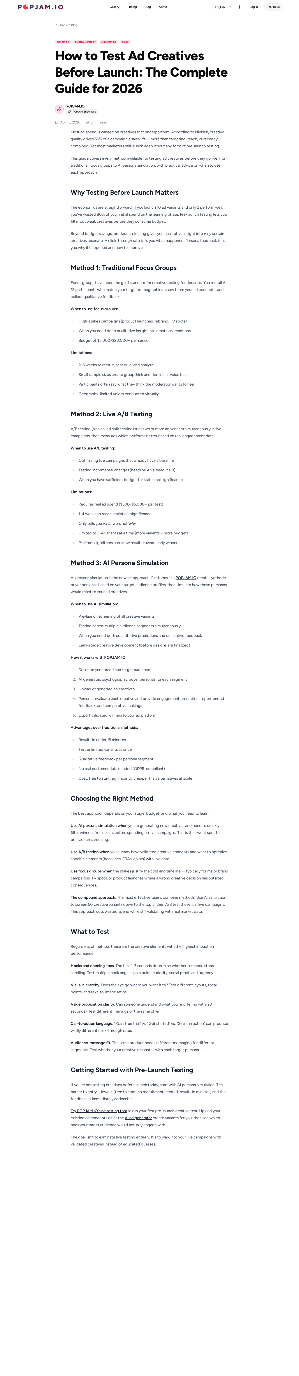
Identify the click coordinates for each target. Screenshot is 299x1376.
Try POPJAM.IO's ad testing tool (99, 1110)
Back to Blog (68, 25)
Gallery (115, 7)
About (163, 7)
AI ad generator (138, 1117)
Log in (254, 7)
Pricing (132, 7)
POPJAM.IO (186, 577)
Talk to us (273, 7)
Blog (148, 7)
